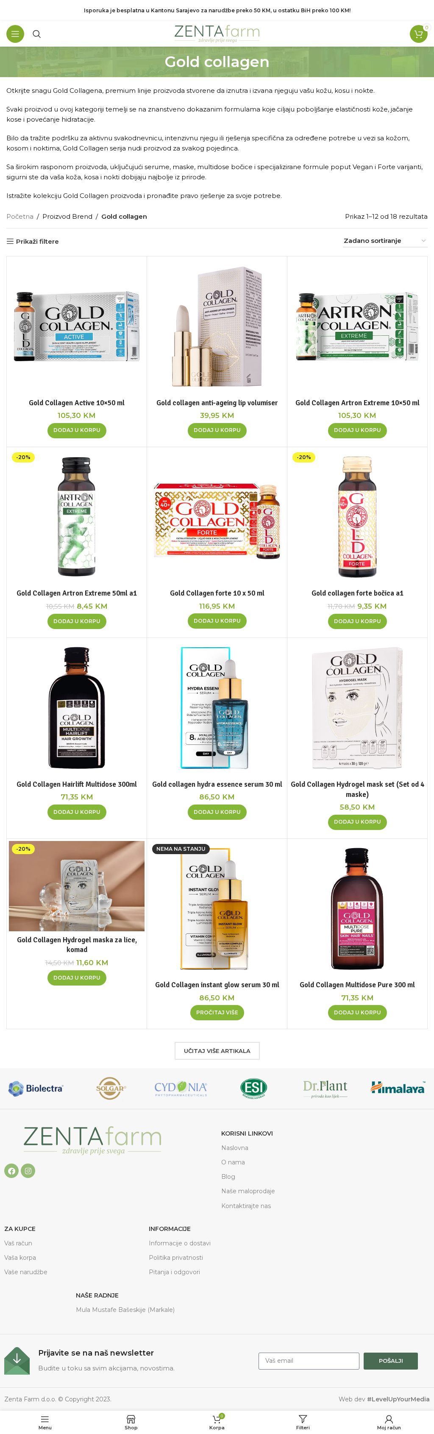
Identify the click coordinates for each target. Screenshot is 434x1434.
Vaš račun (18, 1243)
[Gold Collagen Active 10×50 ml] (77, 326)
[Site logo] (217, 33)
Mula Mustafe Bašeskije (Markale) (125, 1310)
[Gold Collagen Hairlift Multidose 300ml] (77, 708)
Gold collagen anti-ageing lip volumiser (217, 402)
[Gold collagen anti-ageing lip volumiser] (217, 326)
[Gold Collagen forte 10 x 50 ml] (217, 517)
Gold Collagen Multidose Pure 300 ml (357, 984)
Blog (228, 1177)
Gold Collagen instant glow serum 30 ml (217, 984)
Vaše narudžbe (25, 1272)
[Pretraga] (36, 33)
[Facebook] (11, 1171)
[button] (76, 430)
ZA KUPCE (20, 1229)
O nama (233, 1162)
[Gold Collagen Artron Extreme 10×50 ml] (357, 326)
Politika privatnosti (176, 1257)
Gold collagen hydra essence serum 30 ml (217, 784)
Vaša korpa (20, 1257)
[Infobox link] (127, 1361)
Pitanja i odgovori (174, 1272)
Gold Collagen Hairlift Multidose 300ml (77, 784)
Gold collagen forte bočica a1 (357, 593)
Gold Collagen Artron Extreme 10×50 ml (357, 402)
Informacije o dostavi (180, 1243)
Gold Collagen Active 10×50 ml (77, 402)
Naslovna (234, 1148)
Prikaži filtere (37, 241)
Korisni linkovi (247, 1133)
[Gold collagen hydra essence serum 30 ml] (217, 708)
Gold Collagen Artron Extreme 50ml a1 (77, 593)
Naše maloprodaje (248, 1191)
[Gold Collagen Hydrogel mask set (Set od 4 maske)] (357, 708)
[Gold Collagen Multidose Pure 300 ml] (357, 909)
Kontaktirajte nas (246, 1206)
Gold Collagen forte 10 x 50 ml (217, 593)
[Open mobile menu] (15, 33)
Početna (19, 216)
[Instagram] (28, 1171)
